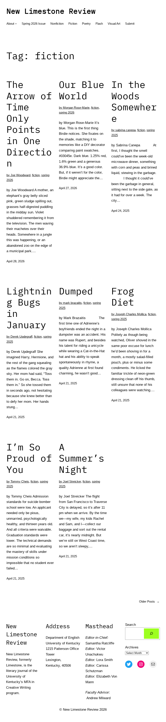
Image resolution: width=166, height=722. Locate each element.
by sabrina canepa (123, 130)
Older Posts (149, 601)
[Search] (151, 633)
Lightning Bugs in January (29, 307)
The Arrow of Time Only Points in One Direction (29, 124)
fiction (36, 175)
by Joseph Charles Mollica (128, 314)
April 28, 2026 (15, 261)
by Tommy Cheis (17, 481)
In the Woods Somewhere (134, 101)
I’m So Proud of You (29, 458)
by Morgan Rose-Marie (74, 107)
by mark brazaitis (70, 303)
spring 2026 (66, 112)
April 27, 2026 (68, 188)
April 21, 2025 (15, 417)
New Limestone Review (51, 11)
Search (130, 625)
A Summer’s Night (81, 458)
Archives (131, 647)
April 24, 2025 (120, 210)
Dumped (76, 291)
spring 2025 (119, 319)
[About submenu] (16, 23)
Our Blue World (81, 90)
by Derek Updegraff (19, 336)
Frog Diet (122, 296)
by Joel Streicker (70, 481)
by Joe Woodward (18, 175)
